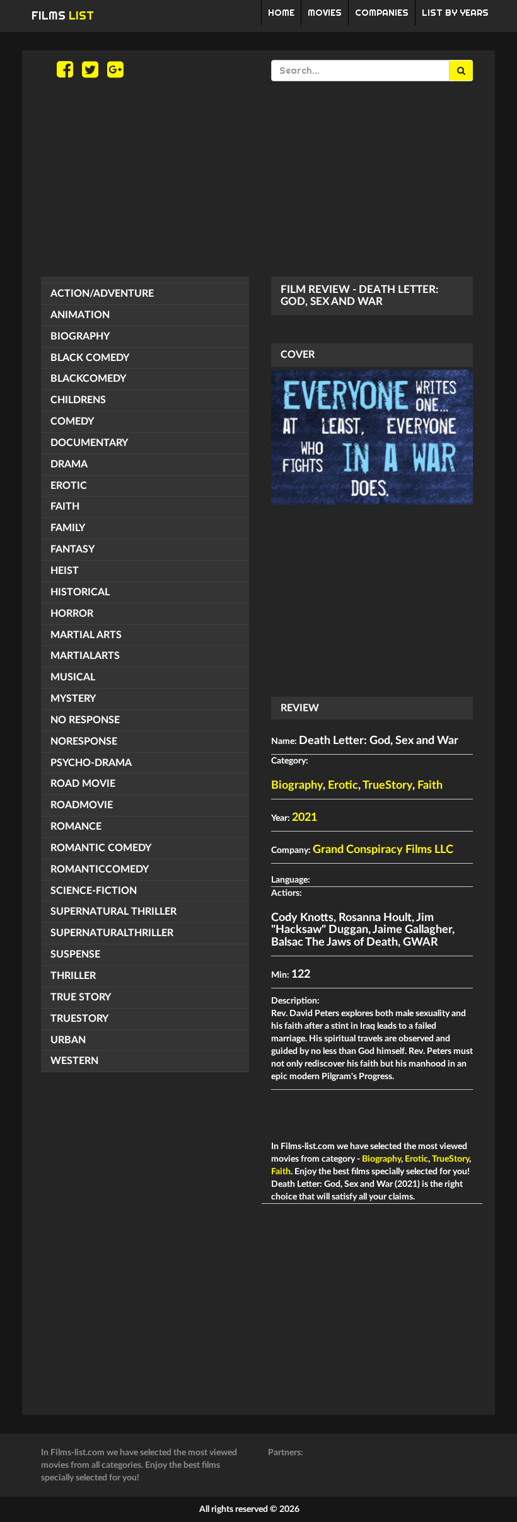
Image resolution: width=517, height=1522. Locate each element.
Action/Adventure (102, 294)
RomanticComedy (99, 869)
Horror (71, 614)
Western (74, 1061)
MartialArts (85, 656)
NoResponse (83, 741)
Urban (68, 1040)
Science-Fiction (93, 891)
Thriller (73, 976)
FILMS (63, 15)
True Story (80, 997)
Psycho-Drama (91, 763)
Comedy (72, 421)
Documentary (89, 443)
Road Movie (82, 784)
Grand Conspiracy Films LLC (383, 849)
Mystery (73, 699)
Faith (64, 506)
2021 (304, 817)
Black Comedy (89, 358)
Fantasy (72, 549)
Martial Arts (86, 635)
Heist (64, 571)
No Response (85, 720)
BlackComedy (88, 379)
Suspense (75, 954)
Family (67, 528)
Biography (80, 336)
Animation (80, 315)
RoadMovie (81, 805)
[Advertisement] (258, 179)
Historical (80, 592)
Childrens (78, 400)
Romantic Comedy (100, 848)
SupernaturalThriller (111, 933)
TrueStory (79, 1019)
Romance (76, 826)
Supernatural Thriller (113, 912)
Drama (69, 464)
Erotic (68, 486)
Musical (72, 677)
